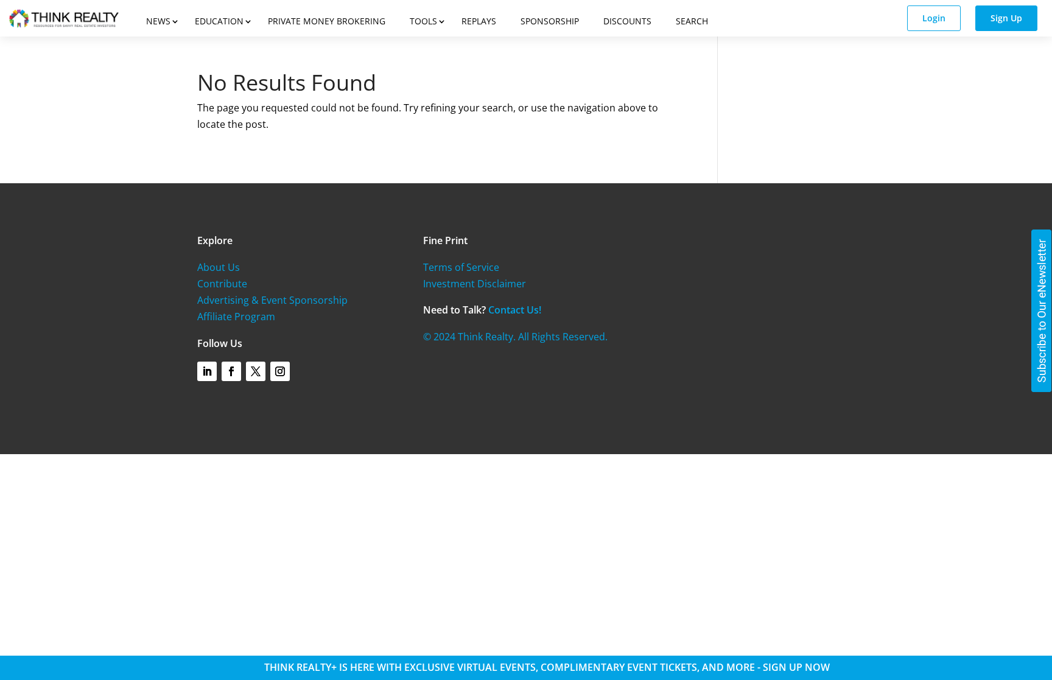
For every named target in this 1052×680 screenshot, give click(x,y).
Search (692, 21)
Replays (478, 21)
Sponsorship (550, 21)
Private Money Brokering (326, 21)
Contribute (222, 283)
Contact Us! (514, 310)
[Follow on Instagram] (280, 371)
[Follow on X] (255, 371)
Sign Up (1006, 18)
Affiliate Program (236, 316)
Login (933, 18)
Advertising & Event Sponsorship (272, 300)
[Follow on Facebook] (231, 371)
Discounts (627, 21)
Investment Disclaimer (474, 283)
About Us (218, 267)
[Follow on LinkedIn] (207, 371)
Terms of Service (461, 267)
